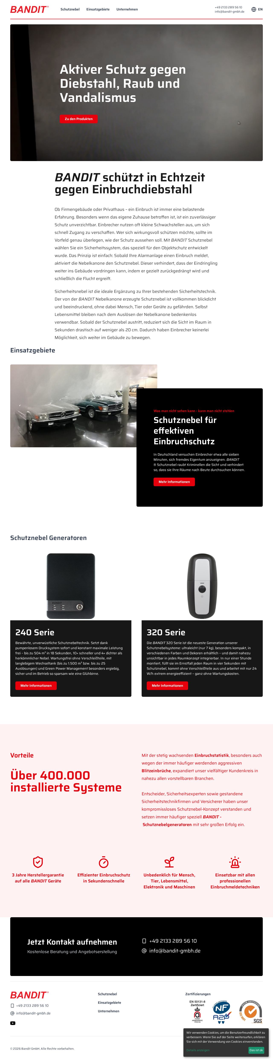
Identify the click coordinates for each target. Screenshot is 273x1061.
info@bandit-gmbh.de (229, 11)
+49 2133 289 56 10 (228, 7)
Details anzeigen (197, 1050)
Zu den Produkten (79, 119)
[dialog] (226, 1042)
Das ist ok (256, 1050)
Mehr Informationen (174, 481)
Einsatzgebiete (98, 9)
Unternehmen (127, 9)
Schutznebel (70, 9)
